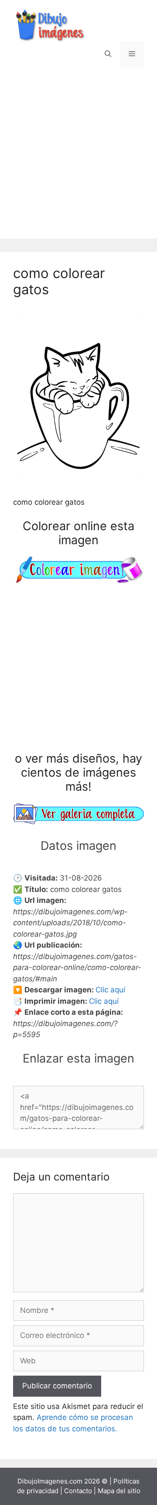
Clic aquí (110, 989)
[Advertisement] (78, 160)
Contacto (78, 1491)
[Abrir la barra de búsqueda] (108, 54)
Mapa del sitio (119, 1491)
